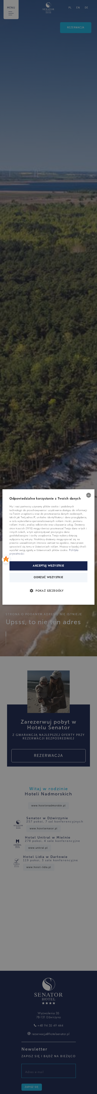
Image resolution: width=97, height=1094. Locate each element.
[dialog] (48, 547)
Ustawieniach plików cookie (52, 550)
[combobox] (88, 495)
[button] (48, 591)
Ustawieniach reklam (46, 546)
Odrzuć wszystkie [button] (48, 577)
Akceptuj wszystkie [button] (48, 566)
